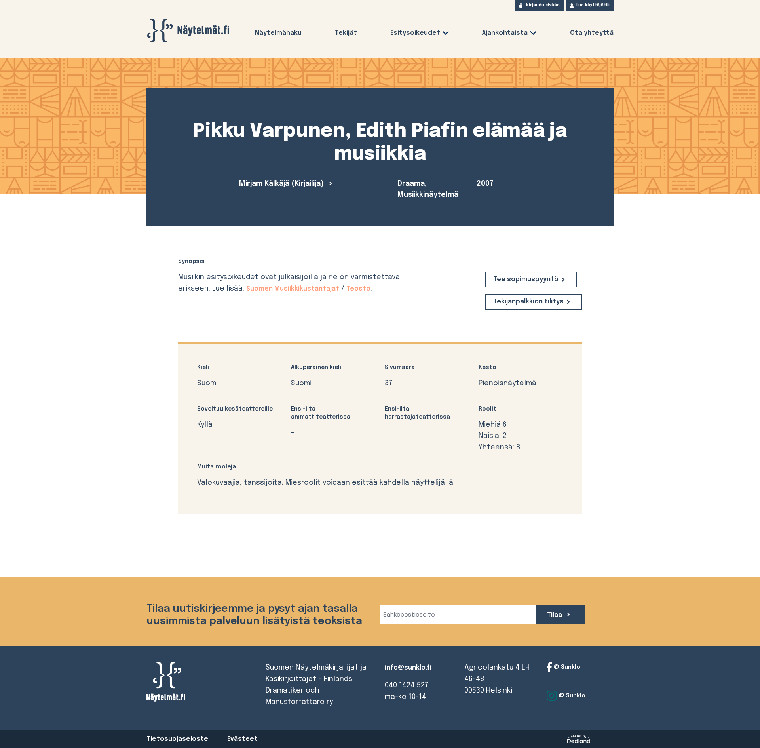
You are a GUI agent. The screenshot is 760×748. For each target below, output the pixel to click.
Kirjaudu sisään (543, 5)
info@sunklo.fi (408, 667)
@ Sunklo (566, 667)
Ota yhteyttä (592, 33)
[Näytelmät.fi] (188, 30)
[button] (445, 34)
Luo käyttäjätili (593, 5)
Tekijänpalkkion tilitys (528, 301)
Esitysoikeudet (415, 33)
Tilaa (555, 615)
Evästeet (242, 739)
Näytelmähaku (278, 33)
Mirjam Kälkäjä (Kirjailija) (282, 183)
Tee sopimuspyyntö (526, 279)
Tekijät (346, 33)
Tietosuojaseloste (177, 739)
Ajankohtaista (505, 33)
